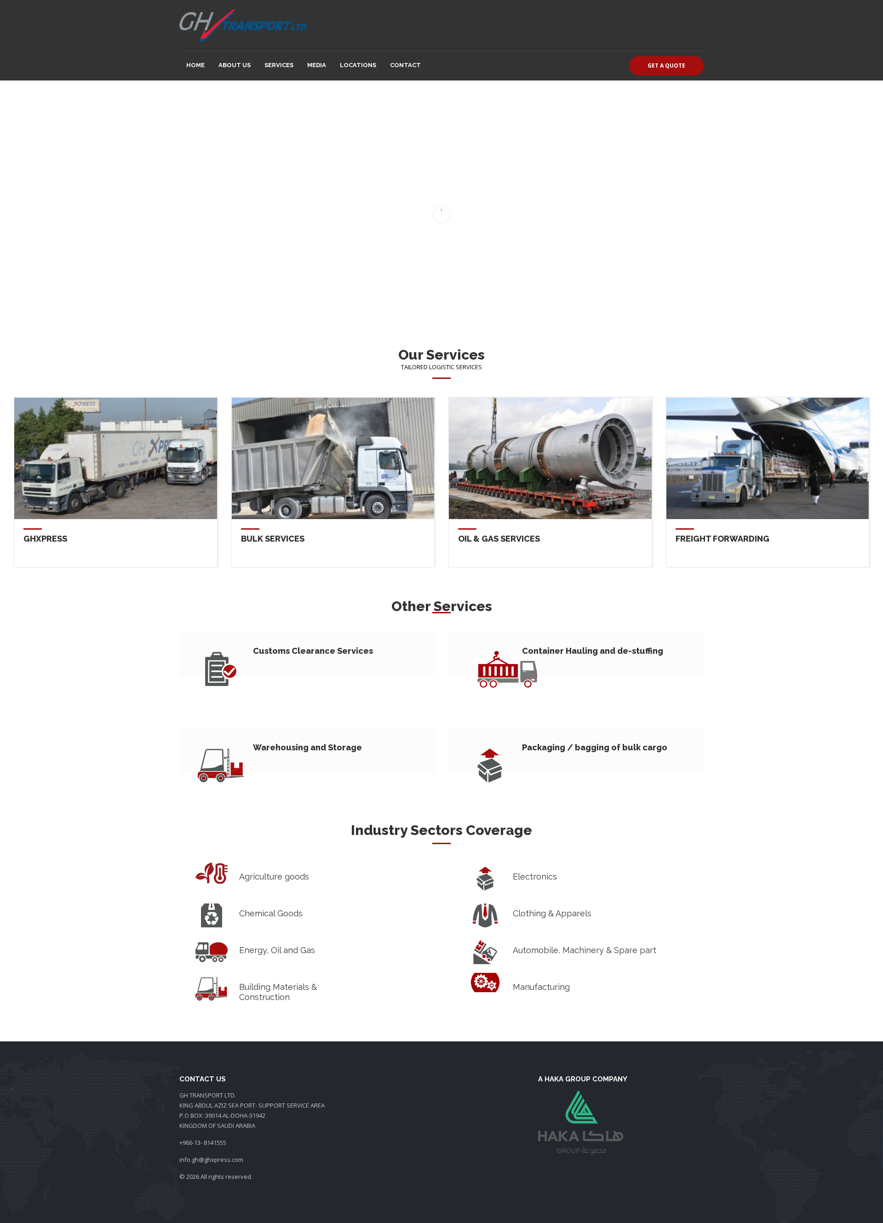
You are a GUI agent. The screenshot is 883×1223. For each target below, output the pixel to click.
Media (316, 65)
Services (278, 65)
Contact (405, 65)
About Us (234, 65)
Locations (358, 65)
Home (195, 65)
